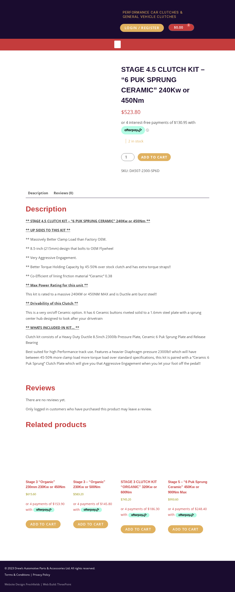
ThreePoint (64, 584)
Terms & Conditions (17, 575)
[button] (117, 44)
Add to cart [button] (43, 524)
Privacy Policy (41, 575)
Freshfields (33, 584)
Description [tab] (38, 193)
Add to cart (154, 157)
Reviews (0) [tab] (63, 193)
